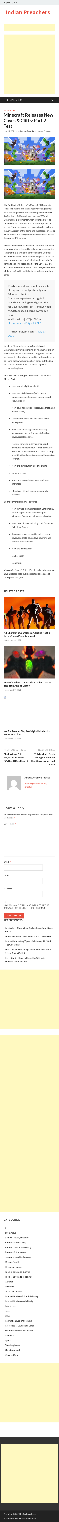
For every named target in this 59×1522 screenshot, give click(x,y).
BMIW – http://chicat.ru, (17, 1237)
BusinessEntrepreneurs (16, 1252)
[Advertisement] (31, 27)
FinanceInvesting (13, 1266)
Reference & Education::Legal (19, 1325)
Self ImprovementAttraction (19, 1330)
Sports (8, 1340)
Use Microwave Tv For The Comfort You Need (28, 936)
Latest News (9, 110)
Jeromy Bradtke (27, 131)
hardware (9, 1286)
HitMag (32, 1518)
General (9, 1281)
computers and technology (18, 1257)
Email (7, 875)
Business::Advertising (15, 1242)
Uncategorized (12, 1350)
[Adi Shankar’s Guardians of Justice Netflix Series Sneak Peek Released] (29, 629)
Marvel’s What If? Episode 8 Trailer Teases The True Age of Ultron (27, 684)
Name (7, 862)
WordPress (20, 1518)
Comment (10, 824)
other (7, 1315)
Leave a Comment (44, 131)
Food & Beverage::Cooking (18, 1276)
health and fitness (13, 1291)
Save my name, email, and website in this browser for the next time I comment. (26, 906)
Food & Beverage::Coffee (17, 1271)
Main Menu (16, 100)
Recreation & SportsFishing (18, 1320)
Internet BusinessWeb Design (19, 1301)
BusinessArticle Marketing (18, 1247)
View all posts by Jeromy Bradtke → (35, 785)
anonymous (10, 1232)
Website (8, 888)
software (9, 1335)
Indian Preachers (28, 12)
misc (7, 1311)
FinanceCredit (12, 1262)
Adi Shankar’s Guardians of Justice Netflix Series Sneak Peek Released (27, 634)
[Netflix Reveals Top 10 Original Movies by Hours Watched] (29, 697)
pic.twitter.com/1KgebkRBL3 (24, 323)
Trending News (12, 1345)
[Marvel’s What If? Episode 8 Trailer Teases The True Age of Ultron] (29, 679)
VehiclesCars (11, 1355)
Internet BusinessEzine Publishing (21, 1296)
